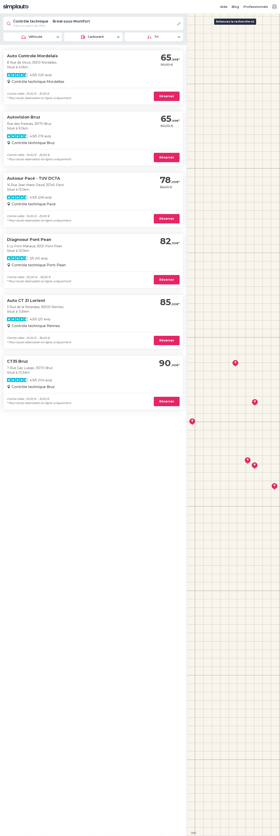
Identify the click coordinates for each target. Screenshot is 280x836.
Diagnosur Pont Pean (29, 239)
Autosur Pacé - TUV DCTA (33, 178)
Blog (235, 7)
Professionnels (255, 7)
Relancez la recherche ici (235, 21)
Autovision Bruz (23, 117)
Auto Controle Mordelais (32, 56)
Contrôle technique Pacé (34, 204)
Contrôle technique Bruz (33, 143)
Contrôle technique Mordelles (38, 82)
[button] (274, 6)
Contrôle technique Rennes (36, 326)
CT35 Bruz (17, 361)
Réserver (166, 96)
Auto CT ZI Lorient (26, 300)
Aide (223, 7)
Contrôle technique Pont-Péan (39, 265)
